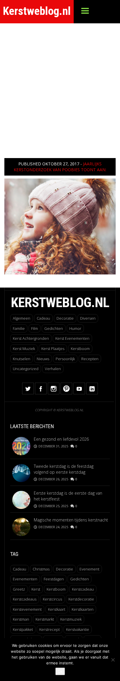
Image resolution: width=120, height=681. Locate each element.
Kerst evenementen (72, 338)
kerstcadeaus (24, 599)
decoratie (64, 569)
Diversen (88, 318)
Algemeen (21, 318)
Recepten (89, 358)
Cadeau (43, 318)
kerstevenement (27, 609)
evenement (89, 569)
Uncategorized (25, 368)
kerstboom (56, 589)
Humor (75, 328)
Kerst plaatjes (52, 348)
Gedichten (53, 328)
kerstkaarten (82, 609)
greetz (19, 589)
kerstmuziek (71, 619)
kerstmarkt (45, 619)
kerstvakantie (77, 629)
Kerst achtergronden (31, 338)
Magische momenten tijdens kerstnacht (71, 520)
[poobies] (60, 226)
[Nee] (113, 660)
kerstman (21, 619)
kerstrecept (49, 629)
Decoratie (65, 318)
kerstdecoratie (81, 599)
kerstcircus (52, 599)
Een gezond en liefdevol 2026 (61, 439)
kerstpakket (23, 629)
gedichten (79, 579)
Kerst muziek (24, 348)
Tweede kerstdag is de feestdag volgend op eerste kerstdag (63, 469)
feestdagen (54, 579)
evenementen (25, 579)
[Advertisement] (60, 86)
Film (34, 328)
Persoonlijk (65, 358)
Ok (60, 671)
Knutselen (21, 358)
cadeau (19, 569)
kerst (35, 589)
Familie (19, 328)
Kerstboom (80, 348)
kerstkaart (56, 609)
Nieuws (43, 358)
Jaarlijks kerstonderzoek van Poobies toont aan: (60, 166)
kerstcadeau (83, 589)
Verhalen (53, 368)
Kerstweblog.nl (37, 11)
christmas (41, 569)
